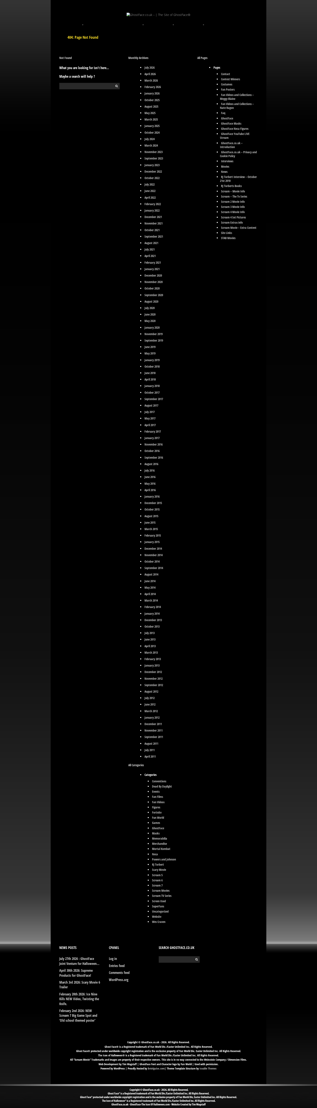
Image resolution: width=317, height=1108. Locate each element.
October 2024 (152, 132)
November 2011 (153, 730)
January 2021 (152, 269)
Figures (156, 807)
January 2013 (152, 665)
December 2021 (153, 217)
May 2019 (149, 353)
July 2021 (149, 249)
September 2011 (153, 737)
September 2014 (153, 568)
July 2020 (149, 308)
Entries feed (117, 965)
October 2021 (152, 230)
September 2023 (153, 158)
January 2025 (152, 126)
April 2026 (150, 74)
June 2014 (149, 581)
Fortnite (157, 812)
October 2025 (152, 100)
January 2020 (152, 327)
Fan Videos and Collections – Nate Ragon (237, 106)
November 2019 (153, 334)
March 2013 (151, 652)
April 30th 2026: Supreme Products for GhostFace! (76, 973)
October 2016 (152, 451)
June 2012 (149, 704)
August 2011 (151, 743)
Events (156, 791)
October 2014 (152, 561)
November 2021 (153, 223)
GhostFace (158, 828)
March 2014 (151, 600)
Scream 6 (157, 880)
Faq (223, 113)
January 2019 (152, 360)
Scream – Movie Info (233, 191)
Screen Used (159, 901)
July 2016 (149, 470)
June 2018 (149, 373)
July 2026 (149, 67)
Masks (156, 833)
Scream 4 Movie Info (233, 212)
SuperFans (158, 906)
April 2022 (150, 197)
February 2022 (152, 204)
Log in (113, 958)
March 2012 (151, 711)
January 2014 (152, 613)
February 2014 (152, 607)
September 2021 (153, 236)
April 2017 (150, 425)
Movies (225, 166)
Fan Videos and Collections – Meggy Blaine (237, 97)
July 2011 (149, 750)
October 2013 (152, 626)
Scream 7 (157, 885)
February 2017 (152, 431)
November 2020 (153, 282)
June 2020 (149, 314)
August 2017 (151, 405)
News (224, 172)
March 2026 (151, 80)
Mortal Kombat (161, 849)
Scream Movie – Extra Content (238, 228)
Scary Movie (159, 870)
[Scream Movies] (173, 22)
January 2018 (152, 386)
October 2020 (152, 288)
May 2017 (149, 418)
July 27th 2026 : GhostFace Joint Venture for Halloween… (79, 961)
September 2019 (153, 340)
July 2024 (149, 139)
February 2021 (152, 262)
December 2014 (153, 548)
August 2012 (151, 691)
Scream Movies (160, 890)
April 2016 (150, 490)
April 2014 (150, 594)
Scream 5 (157, 875)
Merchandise (159, 844)
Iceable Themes (208, 1068)
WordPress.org (118, 979)
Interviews (227, 161)
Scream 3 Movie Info (233, 207)
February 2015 (152, 535)
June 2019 (149, 347)
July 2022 (149, 184)
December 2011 (153, 724)
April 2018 (150, 379)
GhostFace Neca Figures (234, 129)
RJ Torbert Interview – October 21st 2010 (238, 179)
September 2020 (153, 295)
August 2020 (151, 301)
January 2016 (152, 496)
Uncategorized (160, 911)
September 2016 (153, 457)
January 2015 (152, 542)
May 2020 (149, 321)
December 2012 (153, 672)
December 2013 (153, 620)
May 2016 (149, 483)
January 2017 (152, 438)
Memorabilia (159, 838)
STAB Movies (228, 238)
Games (156, 823)
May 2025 (149, 113)
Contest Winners (230, 79)
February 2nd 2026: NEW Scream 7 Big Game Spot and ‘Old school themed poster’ (78, 1015)
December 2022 (153, 171)
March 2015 (151, 529)
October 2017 (152, 392)
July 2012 (149, 698)
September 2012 (153, 685)
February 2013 (152, 659)
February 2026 (152, 87)
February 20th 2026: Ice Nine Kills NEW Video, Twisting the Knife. (79, 999)
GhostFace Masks (231, 123)
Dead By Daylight (162, 786)
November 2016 (153, 444)
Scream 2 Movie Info (233, 202)
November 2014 (153, 555)
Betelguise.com (156, 1068)
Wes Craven (158, 922)
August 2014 (151, 574)
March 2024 (151, 145)
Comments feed (119, 972)
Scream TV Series (161, 896)
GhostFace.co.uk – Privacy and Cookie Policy (238, 154)
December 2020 (153, 275)
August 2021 (151, 243)
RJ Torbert (158, 864)
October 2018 (152, 366)
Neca (155, 854)
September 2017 (153, 399)
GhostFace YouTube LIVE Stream (235, 136)
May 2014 (149, 587)
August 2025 (151, 106)
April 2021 (150, 256)
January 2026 (152, 93)
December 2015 (153, 503)
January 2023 (152, 165)
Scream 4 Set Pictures (233, 217)
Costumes (226, 84)
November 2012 (153, 678)
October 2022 (152, 178)
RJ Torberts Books (231, 186)
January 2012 (152, 717)
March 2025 (151, 119)
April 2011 (150, 756)
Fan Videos (158, 802)
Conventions (159, 781)
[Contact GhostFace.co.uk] (234, 22)
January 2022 (152, 210)
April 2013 (150, 646)
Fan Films (157, 797)
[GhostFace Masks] (113, 22)
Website (156, 917)
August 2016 (151, 464)
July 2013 (149, 633)
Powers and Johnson (164, 859)
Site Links (226, 233)
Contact (225, 74)
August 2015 (151, 516)
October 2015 (152, 509)
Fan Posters (228, 89)
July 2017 (149, 412)
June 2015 (149, 522)
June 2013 (149, 639)
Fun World (158, 818)
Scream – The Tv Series (234, 196)
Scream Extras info (232, 222)
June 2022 (149, 191)
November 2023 (153, 152)
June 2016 (149, 477)
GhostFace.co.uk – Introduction (231, 145)
